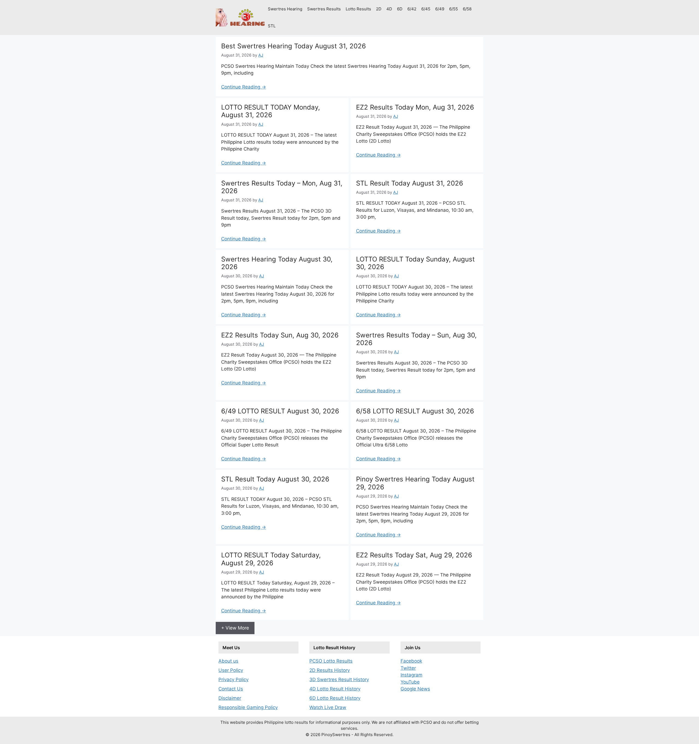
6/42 (411, 8)
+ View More (235, 628)
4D (389, 8)
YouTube (410, 682)
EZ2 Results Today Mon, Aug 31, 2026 (415, 107)
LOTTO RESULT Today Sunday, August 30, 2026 (415, 263)
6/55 (453, 8)
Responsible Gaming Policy (248, 707)
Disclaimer (229, 698)
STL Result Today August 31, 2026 (409, 183)
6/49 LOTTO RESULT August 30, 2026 (280, 411)
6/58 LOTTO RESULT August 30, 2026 (415, 411)
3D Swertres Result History (339, 679)
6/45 (425, 8)
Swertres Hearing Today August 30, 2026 (277, 263)
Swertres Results (324, 8)
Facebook (411, 661)
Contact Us (230, 689)
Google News (415, 689)
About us (228, 661)
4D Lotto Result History (334, 689)
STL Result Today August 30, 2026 (275, 479)
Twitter (408, 668)
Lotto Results (358, 8)
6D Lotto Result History (334, 698)
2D (378, 8)
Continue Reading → (243, 87)
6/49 (439, 8)
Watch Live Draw (327, 707)
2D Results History (329, 670)
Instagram (411, 675)
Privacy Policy (233, 679)
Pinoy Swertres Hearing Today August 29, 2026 (415, 483)
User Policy (230, 670)
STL (272, 25)
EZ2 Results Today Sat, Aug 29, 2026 (414, 555)
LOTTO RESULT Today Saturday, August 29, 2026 (271, 559)
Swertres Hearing (285, 8)
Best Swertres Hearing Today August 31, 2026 (293, 46)
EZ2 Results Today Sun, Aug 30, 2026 (280, 335)
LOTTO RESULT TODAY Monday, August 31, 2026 (270, 111)
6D (399, 8)
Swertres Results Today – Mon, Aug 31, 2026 (281, 187)
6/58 (467, 8)
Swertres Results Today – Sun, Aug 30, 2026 (416, 339)
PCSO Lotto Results (331, 661)
